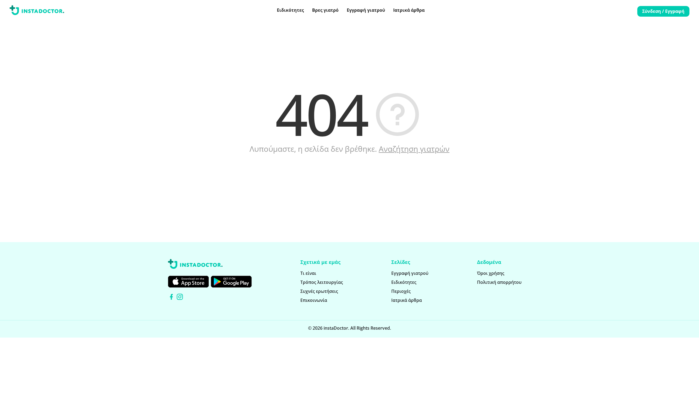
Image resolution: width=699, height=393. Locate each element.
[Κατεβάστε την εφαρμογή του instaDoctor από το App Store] (188, 282)
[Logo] (37, 11)
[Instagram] (179, 296)
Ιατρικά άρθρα (409, 10)
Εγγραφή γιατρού (366, 10)
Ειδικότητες (290, 10)
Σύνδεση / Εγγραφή (663, 11)
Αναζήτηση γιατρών (414, 149)
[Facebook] (171, 296)
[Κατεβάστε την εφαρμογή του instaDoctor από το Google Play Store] (231, 282)
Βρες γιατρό (325, 10)
